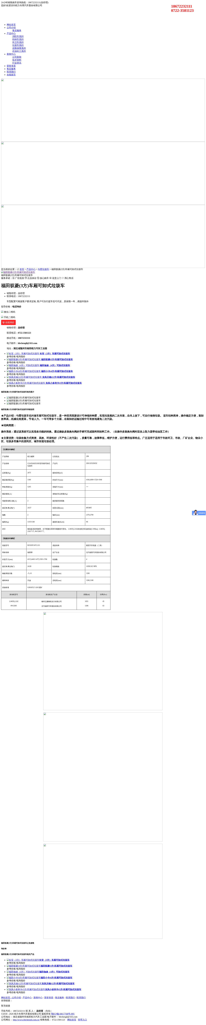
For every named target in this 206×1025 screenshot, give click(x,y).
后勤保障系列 (19, 48)
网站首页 (11, 24)
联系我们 (11, 72)
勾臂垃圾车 (43, 269)
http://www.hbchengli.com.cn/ (26, 1020)
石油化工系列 (19, 51)
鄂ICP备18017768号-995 (62, 1014)
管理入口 (82, 1020)
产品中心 (11, 33)
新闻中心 (11, 54)
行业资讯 (16, 63)
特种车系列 (18, 39)
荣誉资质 (11, 66)
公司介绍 (11, 27)
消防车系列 (18, 36)
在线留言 (11, 75)
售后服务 (16, 30)
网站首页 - (6, 997)
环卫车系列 (18, 42)
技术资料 (16, 60)
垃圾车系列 (18, 45)
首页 (22, 269)
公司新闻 (16, 57)
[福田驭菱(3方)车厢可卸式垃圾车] (18, 272)
